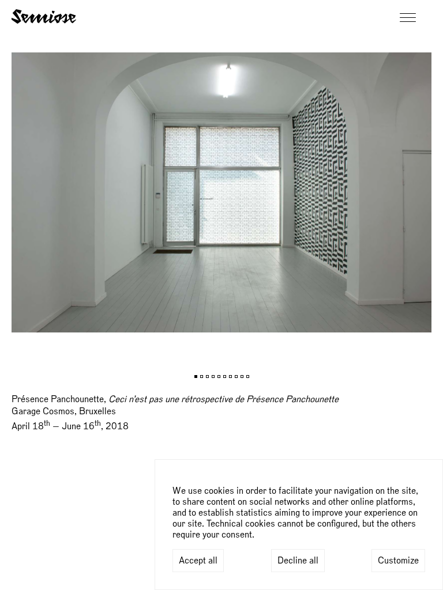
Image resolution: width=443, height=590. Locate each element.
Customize (398, 560)
